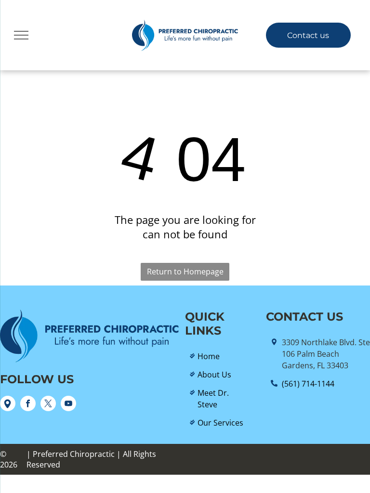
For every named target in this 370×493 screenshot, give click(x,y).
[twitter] (48, 405)
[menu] (21, 35)
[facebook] (28, 405)
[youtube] (68, 405)
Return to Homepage (185, 271)
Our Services (220, 422)
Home (209, 356)
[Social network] (7, 405)
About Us (214, 374)
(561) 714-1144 (308, 383)
